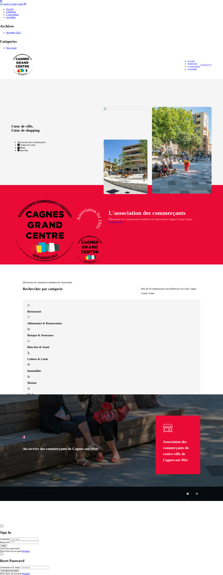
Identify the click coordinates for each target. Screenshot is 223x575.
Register (26, 551)
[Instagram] (196, 493)
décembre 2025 (13, 32)
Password (4, 542)
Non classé (11, 48)
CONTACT (206, 65)
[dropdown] (1, 1)
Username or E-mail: (10, 567)
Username (5, 539)
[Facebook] (187, 493)
